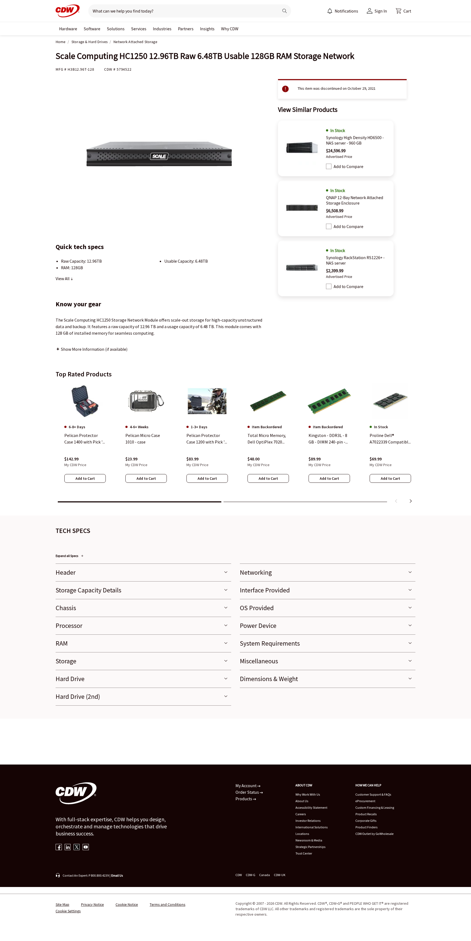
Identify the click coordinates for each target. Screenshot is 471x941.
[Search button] (284, 11)
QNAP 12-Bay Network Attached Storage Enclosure (354, 200)
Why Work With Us (307, 794)
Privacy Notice (92, 904)
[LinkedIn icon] (68, 847)
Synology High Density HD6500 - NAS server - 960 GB (355, 140)
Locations (302, 834)
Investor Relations (308, 821)
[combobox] (181, 10)
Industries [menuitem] (162, 28)
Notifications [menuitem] (346, 11)
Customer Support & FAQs (373, 794)
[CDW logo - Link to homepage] (68, 10)
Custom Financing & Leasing (374, 807)
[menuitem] (330, 11)
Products (244, 798)
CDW (238, 875)
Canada (264, 875)
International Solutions (311, 827)
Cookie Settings (68, 911)
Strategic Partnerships (310, 847)
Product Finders (366, 827)
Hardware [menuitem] (68, 28)
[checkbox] (328, 166)
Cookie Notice (127, 904)
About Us (301, 801)
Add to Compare (348, 166)
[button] (403, 10)
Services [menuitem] (138, 28)
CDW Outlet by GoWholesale (374, 834)
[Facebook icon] (59, 847)
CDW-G (250, 875)
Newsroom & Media (308, 840)
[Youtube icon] (86, 847)
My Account (246, 785)
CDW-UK (279, 875)
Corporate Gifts (365, 821)
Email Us (117, 875)
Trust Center (303, 853)
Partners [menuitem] (186, 28)
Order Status (247, 792)
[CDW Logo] (68, 10)
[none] (68, 28)
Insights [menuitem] (207, 28)
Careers (300, 814)
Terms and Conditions (167, 904)
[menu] (342, 10)
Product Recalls (366, 814)
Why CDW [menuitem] (229, 28)
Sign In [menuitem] (381, 11)
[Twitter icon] (77, 847)
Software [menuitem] (92, 28)
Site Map (62, 904)
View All (63, 278)
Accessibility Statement (311, 807)
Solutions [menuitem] (116, 28)
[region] (235, 444)
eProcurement (365, 801)
